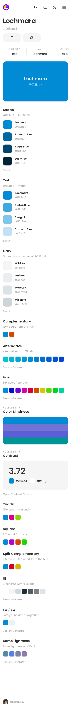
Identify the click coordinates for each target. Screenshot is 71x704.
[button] (45, 7)
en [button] (35, 7)
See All (7, 170)
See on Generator (14, 367)
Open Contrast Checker (18, 494)
